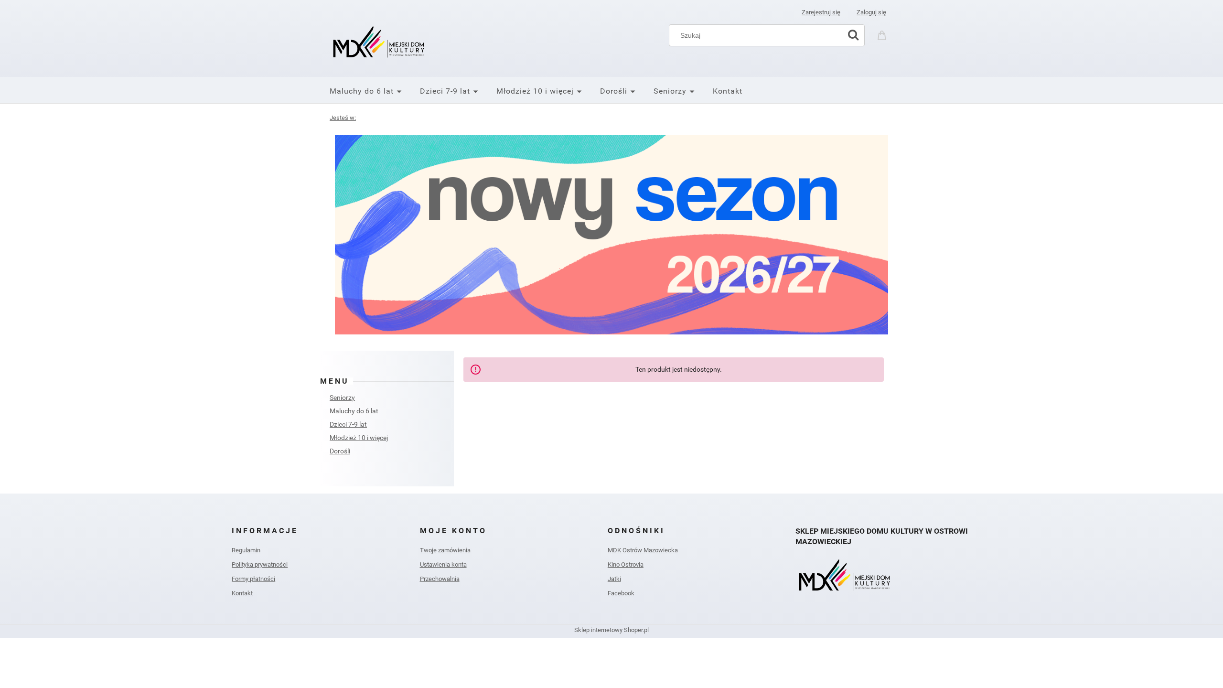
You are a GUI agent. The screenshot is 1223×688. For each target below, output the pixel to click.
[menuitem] (375, 91)
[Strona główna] (380, 42)
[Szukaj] (853, 35)
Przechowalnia (440, 578)
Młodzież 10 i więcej (359, 437)
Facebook (621, 593)
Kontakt (242, 593)
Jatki (614, 578)
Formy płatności (253, 578)
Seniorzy (342, 397)
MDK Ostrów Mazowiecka (643, 550)
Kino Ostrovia (626, 564)
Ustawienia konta (443, 564)
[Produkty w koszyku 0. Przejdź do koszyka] (883, 34)
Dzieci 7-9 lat (348, 424)
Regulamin (246, 550)
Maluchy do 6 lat (354, 411)
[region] (611, 234)
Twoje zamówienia (445, 550)
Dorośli (340, 451)
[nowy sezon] (611, 234)
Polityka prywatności (260, 564)
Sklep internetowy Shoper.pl (611, 630)
